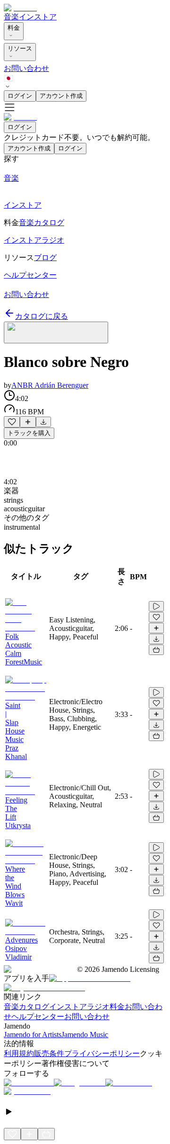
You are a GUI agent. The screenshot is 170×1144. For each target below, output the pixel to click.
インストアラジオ (79, 1007)
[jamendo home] (20, 8)
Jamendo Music (84, 1034)
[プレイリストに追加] (28, 422)
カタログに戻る (41, 316)
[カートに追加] (156, 650)
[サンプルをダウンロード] (43, 422)
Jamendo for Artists (32, 1034)
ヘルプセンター (37, 1017)
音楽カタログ (26, 1007)
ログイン (20, 95)
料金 (14, 27)
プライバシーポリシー (102, 1053)
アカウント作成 (61, 95)
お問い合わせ (26, 68)
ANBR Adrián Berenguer (49, 385)
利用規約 (19, 1053)
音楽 (11, 17)
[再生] (156, 606)
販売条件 (49, 1053)
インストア (38, 17)
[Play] (56, 332)
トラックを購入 (29, 433)
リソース (20, 48)
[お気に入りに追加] (12, 422)
